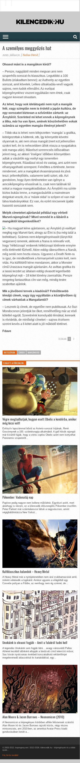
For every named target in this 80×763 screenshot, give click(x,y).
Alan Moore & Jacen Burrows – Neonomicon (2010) (33, 717)
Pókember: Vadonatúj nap (17, 497)
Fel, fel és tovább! (10, 755)
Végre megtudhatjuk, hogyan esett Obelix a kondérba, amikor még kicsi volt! (39, 421)
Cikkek (22, 352)
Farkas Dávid (30, 55)
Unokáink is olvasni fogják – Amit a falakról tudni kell (34, 642)
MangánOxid (34, 352)
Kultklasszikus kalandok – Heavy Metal (25, 572)
